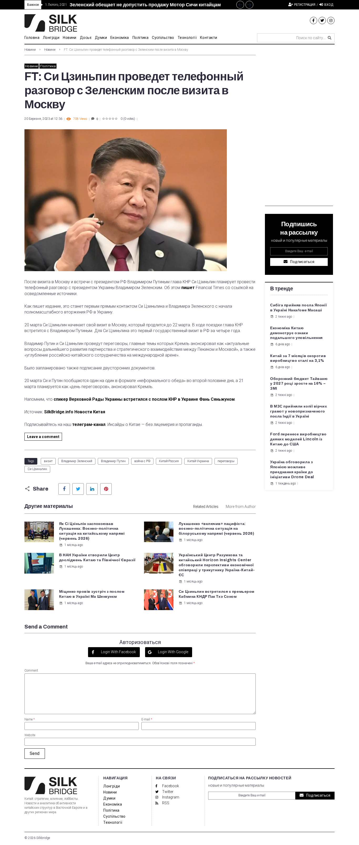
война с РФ (142, 461)
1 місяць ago (73, 545)
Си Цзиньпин (37, 469)
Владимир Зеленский (76, 461)
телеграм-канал (88, 424)
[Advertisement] (299, 127)
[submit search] (329, 38)
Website (29, 735)
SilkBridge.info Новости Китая (74, 411)
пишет (187, 287)
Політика (48, 66)
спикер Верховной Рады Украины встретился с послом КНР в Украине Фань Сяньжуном (144, 399)
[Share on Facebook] (64, 489)
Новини (30, 49)
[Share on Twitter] (78, 489)
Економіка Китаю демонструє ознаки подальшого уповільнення (296, 333)
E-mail (146, 719)
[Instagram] (331, 20)
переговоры (226, 461)
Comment (31, 670)
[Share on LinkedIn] (92, 489)
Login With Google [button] (172, 652)
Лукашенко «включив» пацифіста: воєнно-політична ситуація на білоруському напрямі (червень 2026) (216, 529)
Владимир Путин (113, 461)
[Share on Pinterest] (106, 489)
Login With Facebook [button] (118, 652)
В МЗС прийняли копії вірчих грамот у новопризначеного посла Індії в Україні (298, 411)
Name (29, 719)
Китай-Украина (198, 461)
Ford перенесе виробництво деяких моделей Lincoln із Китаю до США (298, 439)
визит (48, 461)
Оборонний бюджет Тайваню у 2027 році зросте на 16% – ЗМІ (298, 384)
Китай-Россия (169, 461)
